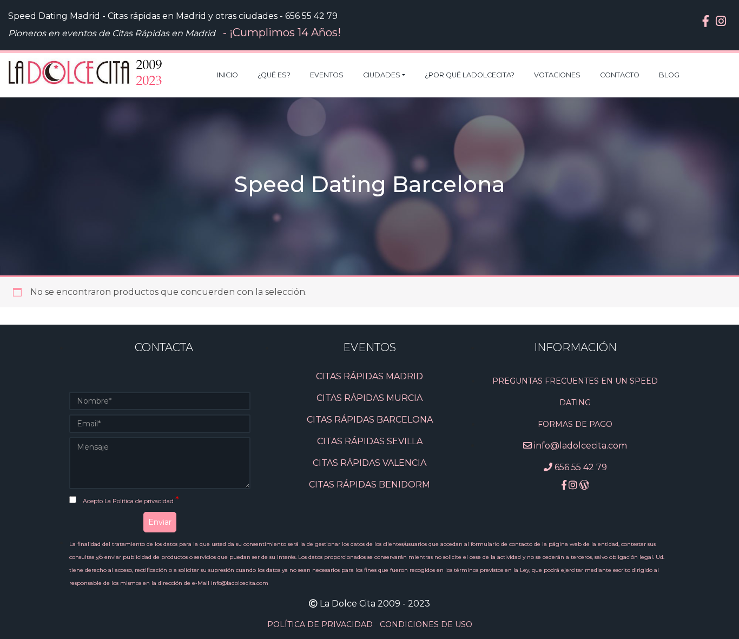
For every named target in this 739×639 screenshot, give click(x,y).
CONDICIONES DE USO (426, 624)
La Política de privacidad (139, 501)
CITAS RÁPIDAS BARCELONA (370, 419)
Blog (669, 75)
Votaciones (557, 75)
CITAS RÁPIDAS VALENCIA (369, 463)
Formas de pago (575, 424)
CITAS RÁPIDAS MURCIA (369, 398)
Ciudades (381, 75)
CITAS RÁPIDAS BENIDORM (369, 484)
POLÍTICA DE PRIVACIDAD (321, 624)
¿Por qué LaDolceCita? (469, 75)
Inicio (227, 75)
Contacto (619, 75)
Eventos (327, 75)
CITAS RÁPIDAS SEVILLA (370, 441)
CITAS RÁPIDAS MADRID (369, 376)
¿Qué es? (274, 75)
